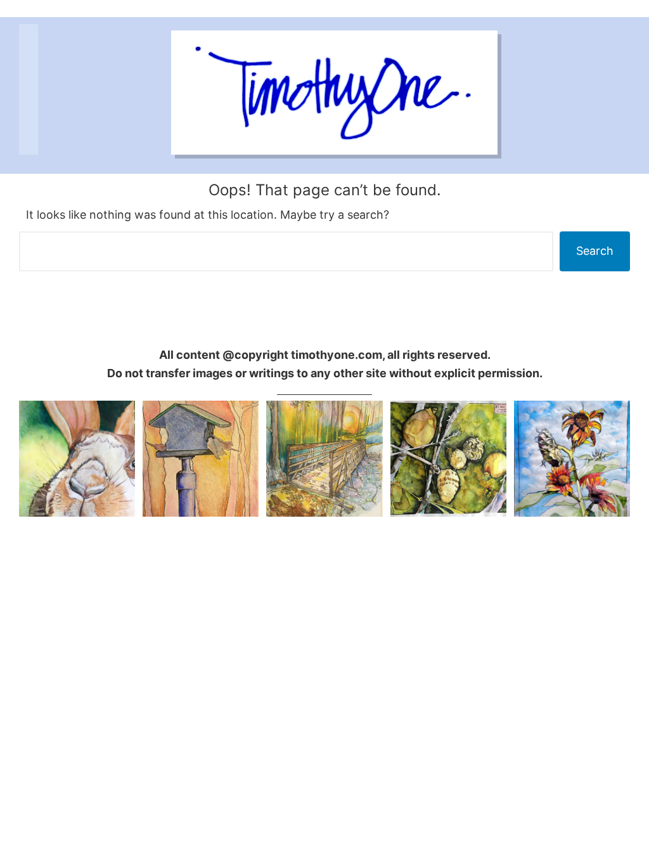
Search (595, 250)
